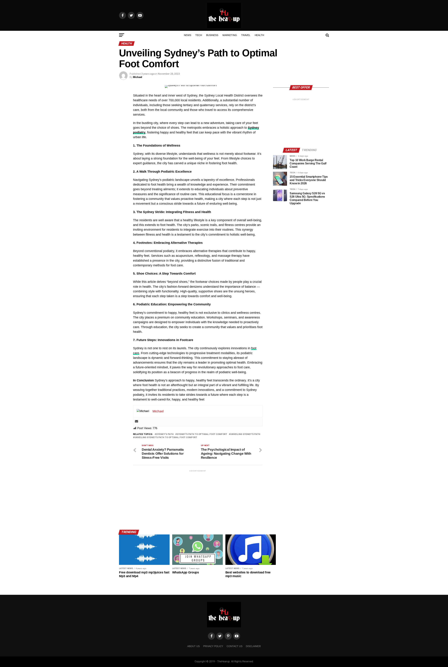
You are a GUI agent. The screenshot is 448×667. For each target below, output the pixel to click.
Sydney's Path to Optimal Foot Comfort (202, 434)
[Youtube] (236, 636)
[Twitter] (219, 636)
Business (212, 35)
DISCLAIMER (253, 646)
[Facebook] (211, 636)
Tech (198, 35)
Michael (137, 77)
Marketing (229, 35)
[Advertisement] (197, 497)
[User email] (136, 421)
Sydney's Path (165, 434)
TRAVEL (245, 35)
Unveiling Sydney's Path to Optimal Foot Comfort (165, 437)
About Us (193, 646)
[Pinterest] (228, 636)
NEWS (187, 35)
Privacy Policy (213, 646)
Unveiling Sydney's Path (245, 434)
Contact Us (234, 646)
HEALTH (259, 35)
